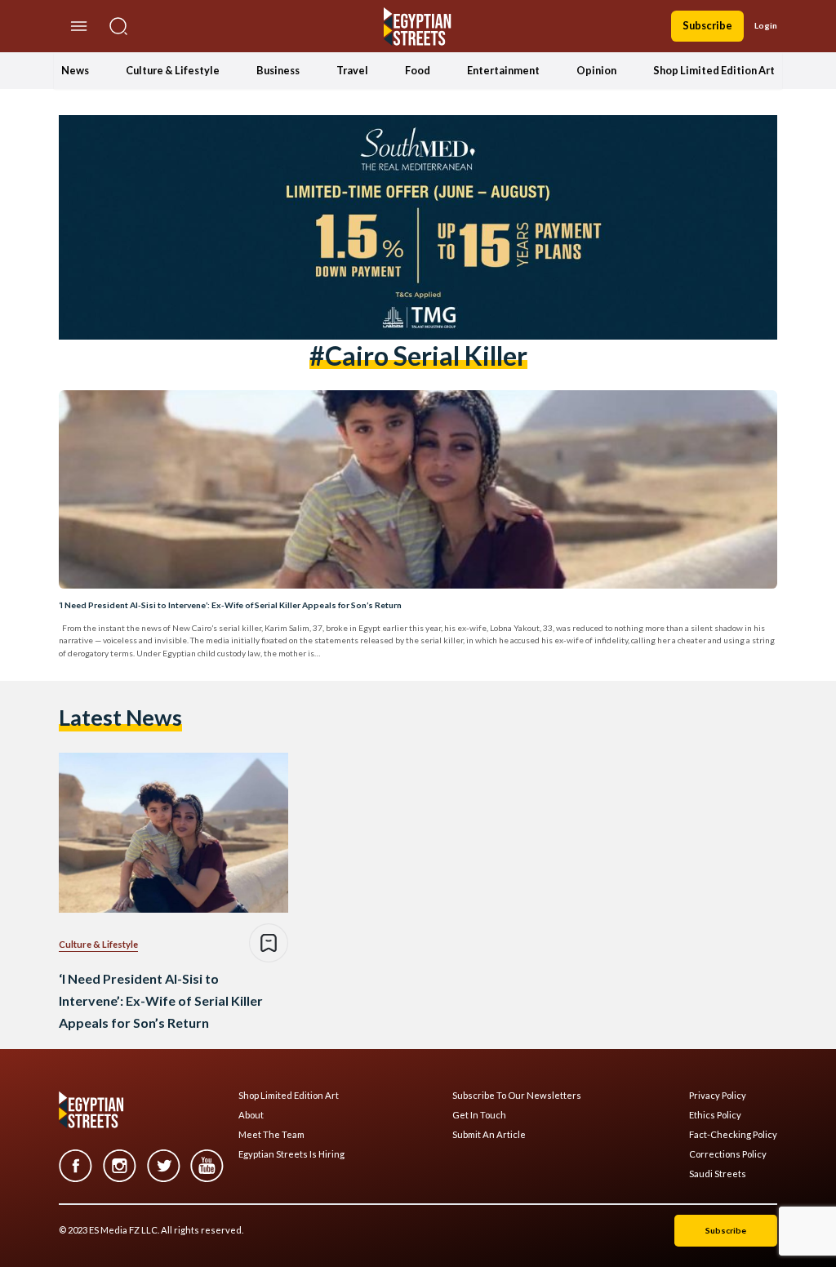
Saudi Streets (717, 1174)
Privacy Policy (717, 1095)
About (251, 1115)
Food (417, 70)
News (75, 70)
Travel (352, 70)
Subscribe (707, 25)
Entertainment (503, 70)
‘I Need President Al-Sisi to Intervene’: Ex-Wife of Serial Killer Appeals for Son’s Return (230, 605)
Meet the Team (271, 1135)
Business (278, 70)
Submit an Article (489, 1135)
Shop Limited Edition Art (714, 70)
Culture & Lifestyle (173, 70)
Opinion (596, 70)
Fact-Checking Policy (733, 1135)
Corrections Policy (728, 1154)
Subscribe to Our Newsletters (516, 1095)
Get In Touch (479, 1115)
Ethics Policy (715, 1115)
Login (765, 25)
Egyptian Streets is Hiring (291, 1154)
